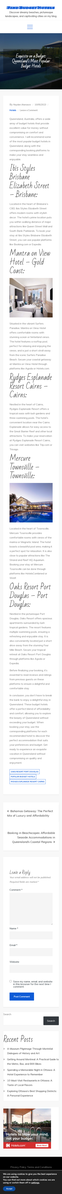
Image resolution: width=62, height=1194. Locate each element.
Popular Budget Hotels (23, 777)
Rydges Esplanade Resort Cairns (27, 781)
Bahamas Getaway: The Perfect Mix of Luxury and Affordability (30, 813)
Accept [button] (9, 1188)
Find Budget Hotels (31, 7)
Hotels (13, 110)
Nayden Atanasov (22, 104)
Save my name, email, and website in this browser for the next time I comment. (32, 984)
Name (14, 928)
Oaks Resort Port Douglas (24, 772)
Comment (16, 889)
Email (13, 945)
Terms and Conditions (39, 1167)
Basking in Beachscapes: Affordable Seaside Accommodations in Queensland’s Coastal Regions (31, 837)
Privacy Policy (18, 1167)
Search (7, 1014)
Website (14, 961)
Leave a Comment (29, 110)
